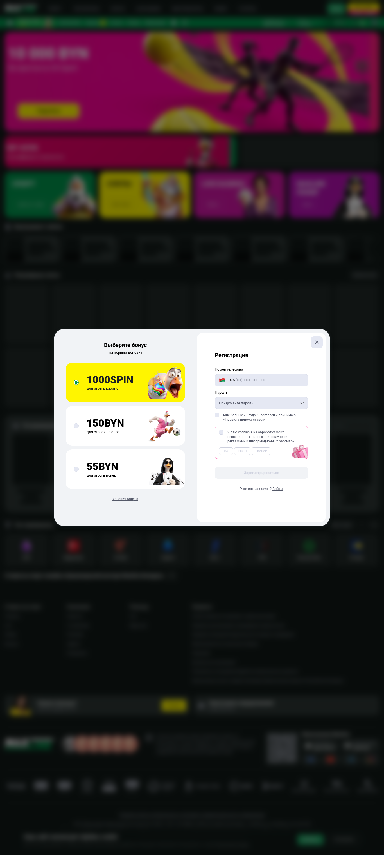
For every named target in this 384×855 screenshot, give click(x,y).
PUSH (242, 451)
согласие (245, 432)
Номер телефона (229, 369)
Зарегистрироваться (261, 473)
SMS (226, 451)
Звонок (261, 451)
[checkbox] (217, 415)
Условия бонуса (125, 499)
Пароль (221, 392)
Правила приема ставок (244, 420)
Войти (277, 489)
